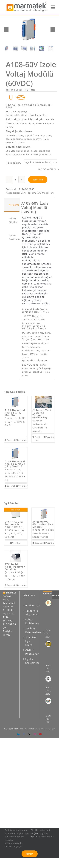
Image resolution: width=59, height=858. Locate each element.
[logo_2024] (26, 2)
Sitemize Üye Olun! (29, 641)
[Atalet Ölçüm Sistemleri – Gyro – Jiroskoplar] (49, 644)
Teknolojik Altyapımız (29, 612)
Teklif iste (38, 179)
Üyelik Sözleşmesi (29, 660)
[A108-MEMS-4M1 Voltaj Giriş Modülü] (43, 514)
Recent (55, 595)
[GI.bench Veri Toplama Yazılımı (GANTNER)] (43, 402)
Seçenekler (11, 440)
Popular (47, 593)
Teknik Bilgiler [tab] (13, 220)
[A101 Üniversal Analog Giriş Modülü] (16, 402)
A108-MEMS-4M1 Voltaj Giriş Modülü (43, 524)
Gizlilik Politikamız (29, 651)
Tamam (29, 853)
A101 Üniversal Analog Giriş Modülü (15, 412)
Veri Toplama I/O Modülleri (37, 192)
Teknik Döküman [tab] (13, 237)
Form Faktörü (14, 162)
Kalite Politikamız (29, 621)
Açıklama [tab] (14, 204)
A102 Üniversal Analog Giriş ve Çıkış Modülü (15, 464)
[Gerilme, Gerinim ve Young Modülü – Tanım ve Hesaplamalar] (49, 603)
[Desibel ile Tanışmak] (49, 678)
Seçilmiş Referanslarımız (29, 630)
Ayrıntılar (22, 440)
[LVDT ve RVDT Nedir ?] (49, 701)
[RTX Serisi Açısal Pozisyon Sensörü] (16, 556)
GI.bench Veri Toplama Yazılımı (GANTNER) (41, 413)
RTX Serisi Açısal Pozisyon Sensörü (15, 567)
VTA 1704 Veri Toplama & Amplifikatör (14, 524)
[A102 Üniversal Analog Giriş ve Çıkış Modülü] (16, 453)
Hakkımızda (29, 605)
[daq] (29, 29)
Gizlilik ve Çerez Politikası (36, 833)
